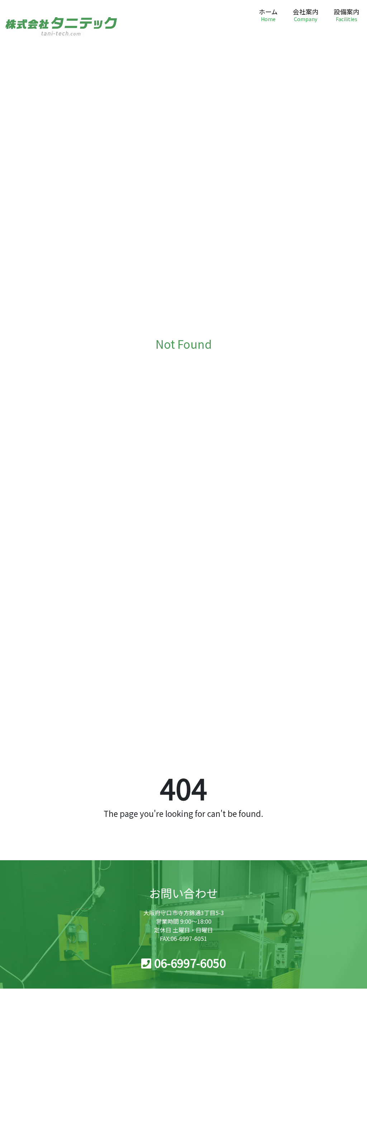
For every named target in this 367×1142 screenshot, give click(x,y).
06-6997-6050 (190, 963)
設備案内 (346, 16)
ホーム (268, 16)
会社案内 (306, 16)
